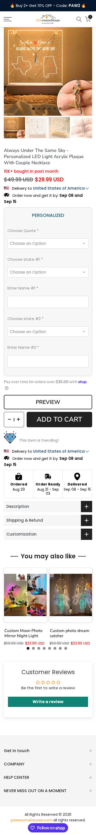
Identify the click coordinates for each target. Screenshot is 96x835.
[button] (48, 232)
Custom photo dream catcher (69, 633)
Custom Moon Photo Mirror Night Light (23, 633)
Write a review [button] (48, 702)
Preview (48, 402)
